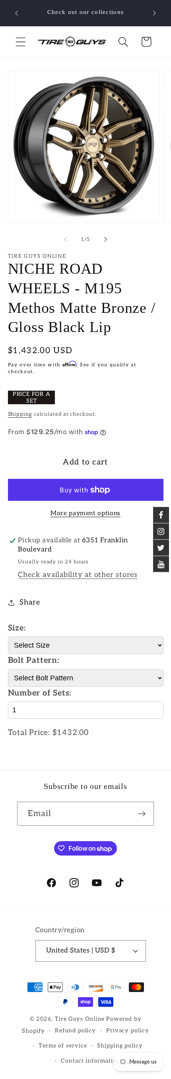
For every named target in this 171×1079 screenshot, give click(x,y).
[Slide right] (106, 239)
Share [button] (29, 602)
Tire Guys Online (80, 1019)
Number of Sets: (40, 693)
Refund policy (75, 1030)
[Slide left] (65, 239)
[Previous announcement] (16, 13)
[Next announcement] (154, 13)
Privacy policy (127, 1030)
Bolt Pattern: (33, 660)
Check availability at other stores (78, 575)
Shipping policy (120, 1045)
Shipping (20, 414)
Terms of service (63, 1045)
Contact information (90, 1060)
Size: (17, 628)
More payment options (85, 513)
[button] (20, 41)
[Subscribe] (142, 814)
